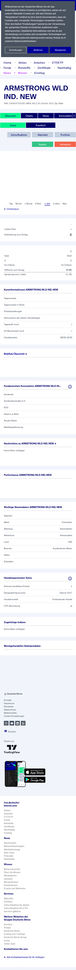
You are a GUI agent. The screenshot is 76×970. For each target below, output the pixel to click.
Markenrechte (10, 712)
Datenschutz (10, 709)
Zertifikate (44, 68)
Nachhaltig (64, 68)
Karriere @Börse (12, 911)
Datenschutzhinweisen (25, 41)
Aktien (22, 63)
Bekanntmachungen (14, 846)
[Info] (70, 387)
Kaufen (42, 144)
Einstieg (39, 73)
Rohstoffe (24, 68)
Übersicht (10, 115)
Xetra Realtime (19, 135)
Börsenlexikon (11, 882)
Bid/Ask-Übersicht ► (16, 353)
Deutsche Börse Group (15, 937)
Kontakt (7, 700)
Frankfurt (41, 125)
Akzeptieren (60, 50)
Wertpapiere (10, 875)
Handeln (8, 878)
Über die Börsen (12, 872)
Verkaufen (65, 144)
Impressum (9, 703)
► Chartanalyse (11, 209)
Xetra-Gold (9, 943)
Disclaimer (9, 706)
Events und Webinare (14, 888)
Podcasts (8, 855)
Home (7, 63)
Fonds (7, 68)
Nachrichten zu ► (30, 443)
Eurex (7, 940)
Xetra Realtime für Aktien (16, 905)
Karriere (8, 924)
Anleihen (39, 63)
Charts (29, 115)
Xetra (13, 125)
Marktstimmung (12, 849)
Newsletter (9, 859)
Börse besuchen (12, 869)
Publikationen (11, 885)
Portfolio (65, 135)
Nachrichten (10, 842)
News (7, 73)
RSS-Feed (9, 852)
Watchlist (43, 135)
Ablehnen (38, 50)
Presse (7, 927)
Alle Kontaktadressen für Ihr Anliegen (24, 957)
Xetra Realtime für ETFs (16, 908)
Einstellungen (15, 50)
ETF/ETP (57, 63)
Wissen (22, 73)
